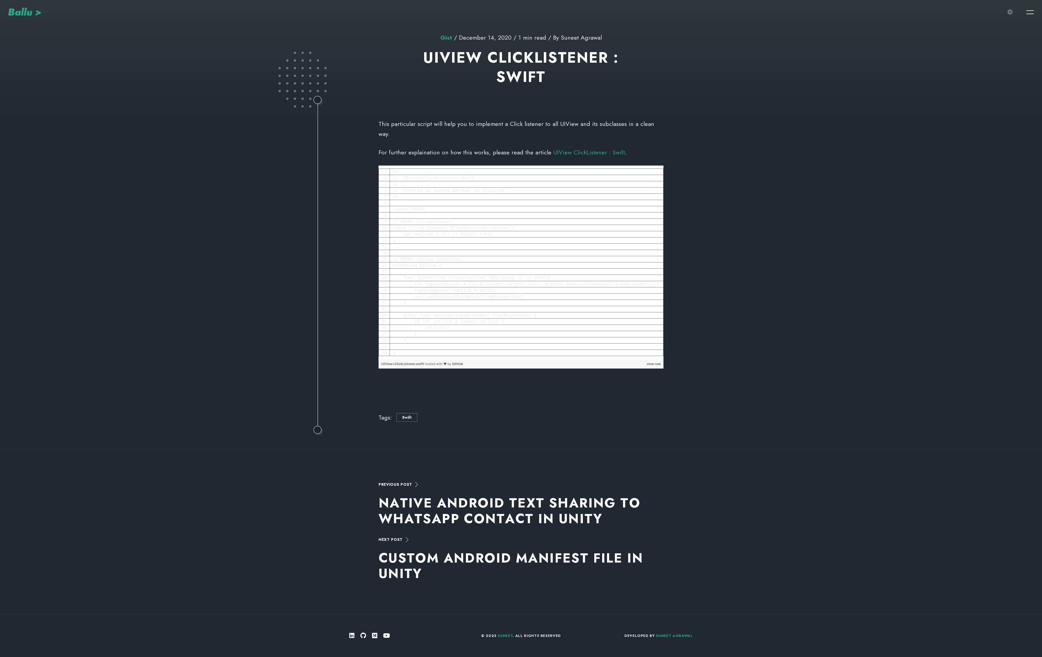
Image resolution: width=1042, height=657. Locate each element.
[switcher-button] (1010, 12)
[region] (521, 262)
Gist (446, 37)
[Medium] (374, 636)
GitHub (457, 364)
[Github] (363, 636)
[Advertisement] (521, 389)
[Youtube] (386, 636)
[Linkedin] (351, 636)
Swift (407, 417)
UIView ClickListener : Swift (589, 152)
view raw (654, 364)
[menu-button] (1030, 12)
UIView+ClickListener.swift (403, 364)
